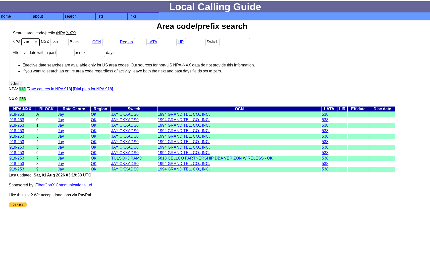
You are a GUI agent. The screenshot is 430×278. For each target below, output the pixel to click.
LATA (152, 42)
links (132, 16)
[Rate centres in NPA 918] (49, 89)
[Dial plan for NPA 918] (93, 89)
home (6, 16)
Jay (61, 114)
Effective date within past (34, 53)
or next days (94, 53)
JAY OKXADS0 (125, 114)
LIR (181, 42)
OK (94, 114)
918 (22, 89)
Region (126, 42)
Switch (213, 42)
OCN (96, 42)
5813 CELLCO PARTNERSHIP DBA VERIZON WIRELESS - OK (215, 158)
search (71, 16)
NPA (16, 42)
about (38, 16)
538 (325, 114)
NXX (45, 42)
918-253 (16, 114)
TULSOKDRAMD (126, 158)
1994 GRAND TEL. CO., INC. (184, 114)
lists (100, 16)
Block (75, 42)
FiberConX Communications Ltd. (64, 185)
